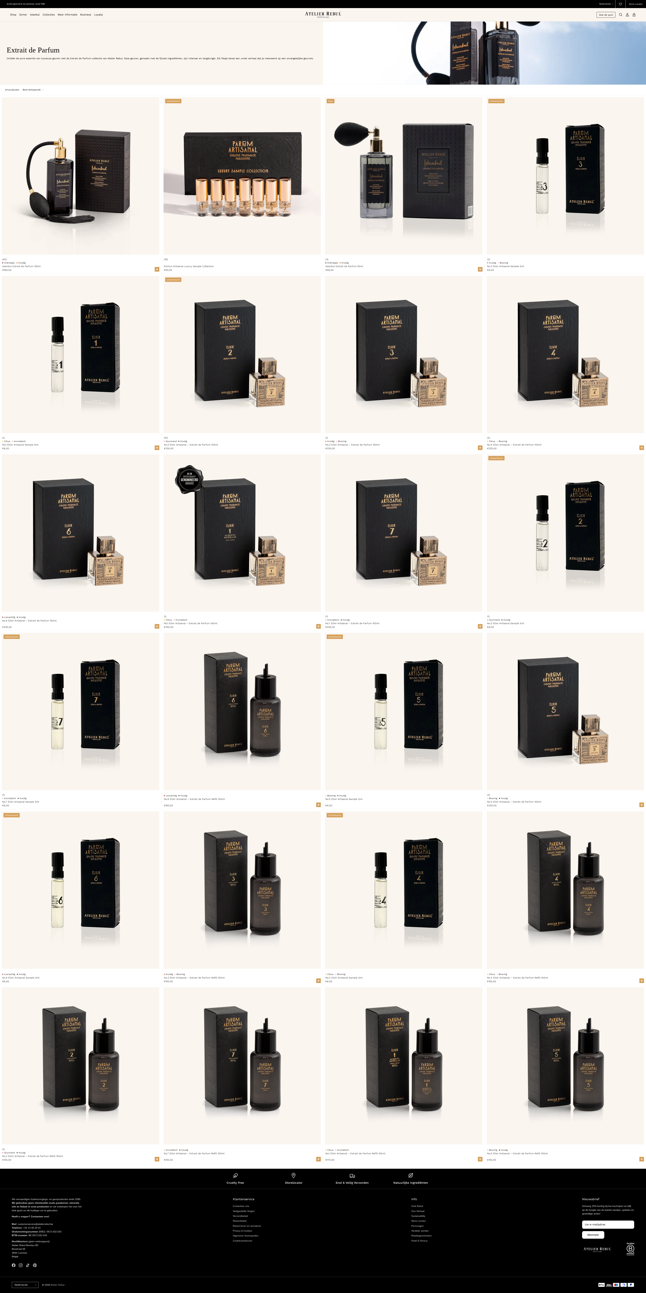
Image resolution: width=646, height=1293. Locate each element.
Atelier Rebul (57, 1285)
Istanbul (35, 14)
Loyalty (98, 14)
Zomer (23, 14)
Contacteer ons (241, 1206)
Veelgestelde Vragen (244, 1211)
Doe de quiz (606, 14)
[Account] (627, 15)
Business (85, 14)
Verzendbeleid (240, 1216)
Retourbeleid (239, 1221)
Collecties (49, 14)
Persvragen (417, 1226)
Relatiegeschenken (421, 1235)
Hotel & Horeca (419, 1240)
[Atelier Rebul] (323, 14)
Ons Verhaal (417, 1211)
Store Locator (636, 4)
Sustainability (418, 1216)
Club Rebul (417, 1206)
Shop (13, 14)
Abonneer (593, 1234)
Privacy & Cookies (242, 1230)
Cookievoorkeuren (242, 1240)
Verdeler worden (420, 1230)
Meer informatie (67, 14)
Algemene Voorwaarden (245, 1235)
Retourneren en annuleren (247, 1226)
